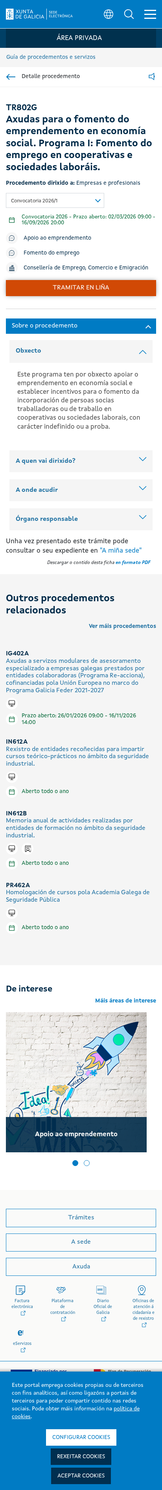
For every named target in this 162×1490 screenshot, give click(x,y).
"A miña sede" (121, 551)
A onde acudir (37, 490)
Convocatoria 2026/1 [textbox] (34, 201)
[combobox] (55, 200)
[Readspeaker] (152, 77)
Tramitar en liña (81, 288)
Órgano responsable (47, 519)
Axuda (81, 1267)
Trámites (81, 1218)
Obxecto (28, 351)
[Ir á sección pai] (10, 77)
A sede (81, 1242)
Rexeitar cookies (81, 1456)
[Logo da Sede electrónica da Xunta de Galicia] (39, 14)
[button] (129, 14)
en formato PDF (133, 562)
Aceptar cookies (81, 1476)
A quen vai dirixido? (45, 461)
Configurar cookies (81, 1437)
